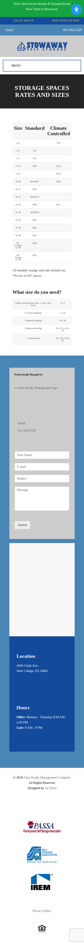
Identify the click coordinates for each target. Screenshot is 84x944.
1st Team (50, 788)
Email (9, 30)
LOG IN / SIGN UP (23, 20)
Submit (22, 525)
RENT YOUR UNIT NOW (65, 20)
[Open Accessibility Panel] (76, 9)
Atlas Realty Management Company (46, 777)
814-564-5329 (72, 30)
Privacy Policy (42, 911)
